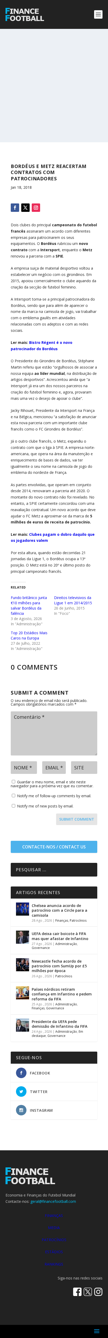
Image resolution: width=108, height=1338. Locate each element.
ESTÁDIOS (54, 1251)
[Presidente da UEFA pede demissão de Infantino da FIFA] (22, 1025)
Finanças (61, 920)
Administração (66, 944)
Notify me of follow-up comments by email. (54, 795)
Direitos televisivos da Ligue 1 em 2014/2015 (73, 600)
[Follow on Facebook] (15, 207)
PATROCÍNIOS (54, 1239)
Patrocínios (78, 920)
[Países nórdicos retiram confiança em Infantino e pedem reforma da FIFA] (22, 992)
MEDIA (54, 1227)
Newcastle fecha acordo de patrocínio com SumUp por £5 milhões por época (59, 966)
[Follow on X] (25, 207)
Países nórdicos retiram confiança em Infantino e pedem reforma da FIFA (62, 994)
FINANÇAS (54, 1215)
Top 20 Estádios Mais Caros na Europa (29, 635)
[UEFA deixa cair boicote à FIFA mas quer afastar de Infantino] (22, 937)
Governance (41, 948)
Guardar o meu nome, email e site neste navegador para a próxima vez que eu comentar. (52, 783)
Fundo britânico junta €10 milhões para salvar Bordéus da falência (29, 605)
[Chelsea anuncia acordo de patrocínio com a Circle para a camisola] (22, 909)
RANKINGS (54, 1264)
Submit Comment (76, 819)
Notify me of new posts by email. (45, 806)
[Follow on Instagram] (36, 207)
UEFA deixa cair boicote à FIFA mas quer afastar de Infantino (60, 936)
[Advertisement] (54, 86)
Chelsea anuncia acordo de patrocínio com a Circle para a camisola (59, 910)
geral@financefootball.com (53, 1201)
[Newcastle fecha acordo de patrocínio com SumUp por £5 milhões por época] (22, 964)
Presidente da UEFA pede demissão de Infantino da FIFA (59, 1024)
